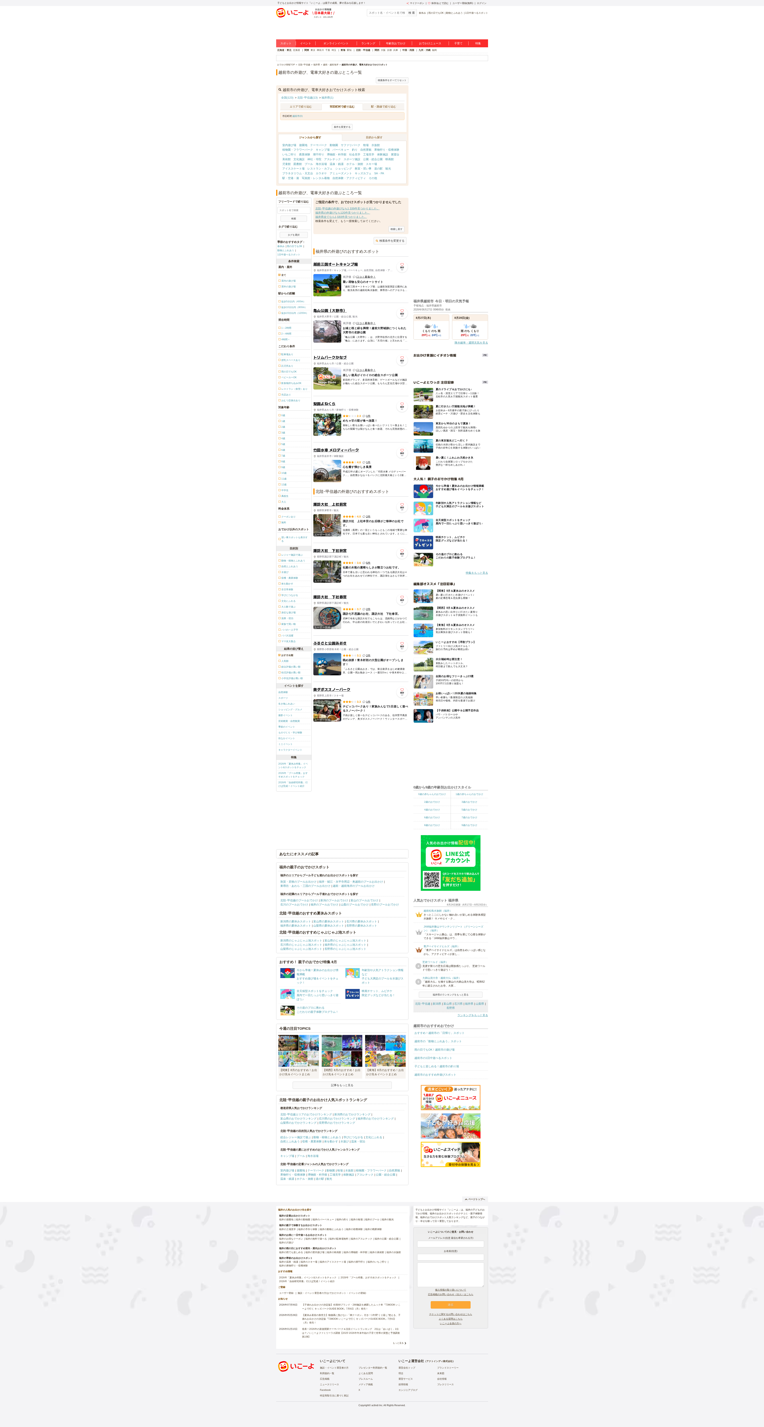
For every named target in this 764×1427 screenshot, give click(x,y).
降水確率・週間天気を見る (471, 342)
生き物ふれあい (286, 703)
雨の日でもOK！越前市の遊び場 (434, 1049)
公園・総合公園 (373, 159)
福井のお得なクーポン (291, 1238)
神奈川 (320, 50)
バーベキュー (340, 149)
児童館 (286, 164)
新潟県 (437, 1003)
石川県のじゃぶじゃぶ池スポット (301, 944)
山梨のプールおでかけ (355, 904)
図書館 (297, 164)
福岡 (434, 50)
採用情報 (403, 1384)
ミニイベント (285, 744)
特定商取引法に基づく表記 (334, 1395)
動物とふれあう (454, 13)
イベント (305, 43)
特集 (478, 43)
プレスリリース (445, 1384)
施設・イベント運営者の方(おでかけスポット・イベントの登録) (332, 1293)
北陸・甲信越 (363, 50)
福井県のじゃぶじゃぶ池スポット (345, 944)
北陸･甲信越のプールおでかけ (299, 900)
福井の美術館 (377, 1252)
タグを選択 (294, 235)
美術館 (286, 159)
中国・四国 (408, 50)
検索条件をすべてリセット (392, 80)
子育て (458, 43)
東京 (313, 50)
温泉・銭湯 (337, 164)
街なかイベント (286, 738)
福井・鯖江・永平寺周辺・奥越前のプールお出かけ (351, 881)
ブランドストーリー (448, 1367)
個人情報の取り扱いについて (450, 1289)
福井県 (469, 1003)
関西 (377, 50)
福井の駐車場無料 (338, 1238)
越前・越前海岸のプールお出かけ (354, 885)
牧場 (366, 145)
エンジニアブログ (408, 1390)
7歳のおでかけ (469, 817)
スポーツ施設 (352, 159)
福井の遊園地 (286, 1219)
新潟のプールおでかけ (334, 900)
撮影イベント (285, 715)
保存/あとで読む (440, 3)
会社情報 (442, 1379)
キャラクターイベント (290, 749)
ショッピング (343, 168)
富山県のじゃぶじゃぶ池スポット (345, 940)
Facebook (325, 1390)
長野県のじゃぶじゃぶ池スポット (345, 948)
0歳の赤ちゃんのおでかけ (432, 794)
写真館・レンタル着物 (316, 178)
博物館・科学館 (336, 154)
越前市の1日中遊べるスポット (433, 1058)
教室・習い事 (363, 168)
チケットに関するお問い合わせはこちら (450, 1314)
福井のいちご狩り (377, 1261)
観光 (388, 168)
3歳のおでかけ (469, 802)
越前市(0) (297, 116)
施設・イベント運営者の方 (334, 1367)
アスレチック (332, 159)
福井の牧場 (357, 1219)
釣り (355, 149)
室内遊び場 (289, 145)
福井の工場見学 (287, 1229)
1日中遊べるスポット (476, 13)
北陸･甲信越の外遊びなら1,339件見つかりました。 (347, 208)
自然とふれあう (290, 1141)
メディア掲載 (366, 1384)
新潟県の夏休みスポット (295, 921)
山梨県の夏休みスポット (328, 925)
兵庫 (395, 50)
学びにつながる (353, 1137)
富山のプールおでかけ (364, 900)
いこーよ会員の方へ (450, 1323)
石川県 (458, 1003)
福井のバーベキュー (323, 1219)
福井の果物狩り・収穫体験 (293, 1265)
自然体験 (283, 692)
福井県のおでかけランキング (376, 1118)
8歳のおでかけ (432, 825)
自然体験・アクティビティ (349, 178)
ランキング (368, 43)
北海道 (296, 50)
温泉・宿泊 (358, 1141)
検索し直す (396, 229)
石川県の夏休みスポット (361, 921)
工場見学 (368, 154)
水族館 (375, 145)
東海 (343, 50)
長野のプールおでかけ (385, 904)
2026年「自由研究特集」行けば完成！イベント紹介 (293, 784)
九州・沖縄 (425, 50)
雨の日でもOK (436, 13)
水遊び (344, 1141)
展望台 (395, 154)
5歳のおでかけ (469, 809)
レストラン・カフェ (319, 168)
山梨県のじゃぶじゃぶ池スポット (301, 948)
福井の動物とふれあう (332, 1229)
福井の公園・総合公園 (387, 1238)
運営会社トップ (407, 1367)
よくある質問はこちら (451, 1318)
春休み (422, 13)
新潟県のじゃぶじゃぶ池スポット (301, 940)
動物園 (334, 145)
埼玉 (333, 50)
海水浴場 (321, 164)
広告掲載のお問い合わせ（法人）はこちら (450, 1294)
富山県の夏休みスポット (328, 921)
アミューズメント (341, 173)
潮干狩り (318, 154)
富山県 (447, 1003)
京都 (389, 50)
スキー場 (371, 164)
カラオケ (321, 173)
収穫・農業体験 (312, 1141)
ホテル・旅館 (354, 164)
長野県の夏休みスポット (361, 925)
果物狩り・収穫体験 (386, 149)
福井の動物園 (303, 1219)
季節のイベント (286, 726)
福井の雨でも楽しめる (291, 1252)
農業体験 (304, 154)
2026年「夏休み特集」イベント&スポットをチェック (293, 765)
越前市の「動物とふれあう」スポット (438, 1041)
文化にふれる (373, 1137)
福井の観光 (388, 1219)
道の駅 (378, 168)
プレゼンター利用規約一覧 (373, 1367)
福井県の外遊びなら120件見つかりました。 (342, 212)
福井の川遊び (286, 1242)
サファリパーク (350, 145)
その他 (373, 178)
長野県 (450, 1007)
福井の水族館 (394, 1252)
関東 (306, 50)
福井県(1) (327, 97)
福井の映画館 (334, 1252)
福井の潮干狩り (356, 1261)
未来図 (440, 1373)
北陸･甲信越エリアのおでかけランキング (306, 1114)
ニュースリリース (329, 1384)
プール (309, 164)
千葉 (327, 50)
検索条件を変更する (391, 240)
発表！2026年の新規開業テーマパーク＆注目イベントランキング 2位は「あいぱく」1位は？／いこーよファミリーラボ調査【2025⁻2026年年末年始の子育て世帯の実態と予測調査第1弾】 (351, 1333)
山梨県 (480, 1003)
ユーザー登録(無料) (462, 3)
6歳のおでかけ (432, 817)
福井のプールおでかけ (324, 904)
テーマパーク (318, 145)
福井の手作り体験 (307, 1229)
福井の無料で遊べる (316, 1238)
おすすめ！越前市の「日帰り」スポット (439, 1032)
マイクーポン (417, 3)
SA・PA (379, 173)
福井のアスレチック (361, 1238)
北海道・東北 (284, 50)
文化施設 (299, 159)
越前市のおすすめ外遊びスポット (435, 1074)
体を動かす (331, 1141)
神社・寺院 (314, 159)
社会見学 (354, 154)
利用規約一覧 (327, 1373)
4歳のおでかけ (432, 809)
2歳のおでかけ (432, 802)
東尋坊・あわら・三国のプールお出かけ (305, 885)
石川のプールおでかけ (294, 904)
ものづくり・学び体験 (290, 732)
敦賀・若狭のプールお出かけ (298, 881)
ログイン (481, 3)
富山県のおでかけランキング (298, 1118)
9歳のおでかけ (469, 825)
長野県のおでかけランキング (337, 1122)
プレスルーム (366, 1379)
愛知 (349, 50)
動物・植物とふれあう (327, 1137)
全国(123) (287, 97)
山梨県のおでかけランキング (298, 1122)
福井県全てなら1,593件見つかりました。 (341, 216)
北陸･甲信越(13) (307, 97)
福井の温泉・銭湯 (288, 1261)
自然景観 (365, 149)
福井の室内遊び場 (315, 1252)
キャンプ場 (323, 149)
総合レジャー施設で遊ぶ (295, 1137)
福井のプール (372, 1219)
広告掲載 (324, 1379)
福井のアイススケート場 (333, 1261)
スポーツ (283, 698)
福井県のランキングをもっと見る (451, 994)
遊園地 (303, 145)
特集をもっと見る (477, 572)
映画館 (389, 159)
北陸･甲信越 (422, 1003)
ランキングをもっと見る (472, 1015)
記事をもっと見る (342, 1085)
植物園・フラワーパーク (297, 149)
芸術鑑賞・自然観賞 (289, 721)
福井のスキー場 (309, 1261)
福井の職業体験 (373, 1229)
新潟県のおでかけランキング (352, 1114)
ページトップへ (476, 1199)
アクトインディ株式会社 (439, 1361)
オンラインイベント (336, 43)
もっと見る (398, 1343)
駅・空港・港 (290, 178)
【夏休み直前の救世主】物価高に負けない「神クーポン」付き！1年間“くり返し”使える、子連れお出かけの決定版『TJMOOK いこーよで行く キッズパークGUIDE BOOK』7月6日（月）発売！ (351, 1319)
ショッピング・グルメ (290, 709)
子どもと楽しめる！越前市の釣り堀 (436, 1066)
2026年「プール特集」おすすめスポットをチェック (293, 775)
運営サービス (406, 1379)
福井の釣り (342, 1219)
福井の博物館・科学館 (355, 1252)
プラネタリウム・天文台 (297, 173)
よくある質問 (366, 1373)
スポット (285, 43)
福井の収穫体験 (354, 1229)
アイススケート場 (293, 168)
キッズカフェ (363, 173)
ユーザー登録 (286, 1293)
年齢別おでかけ (395, 43)
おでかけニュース (430, 43)
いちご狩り (289, 154)
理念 (401, 1373)
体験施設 (382, 154)
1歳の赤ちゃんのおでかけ (469, 794)
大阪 (383, 50)
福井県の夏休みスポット (295, 925)
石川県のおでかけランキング (337, 1118)
